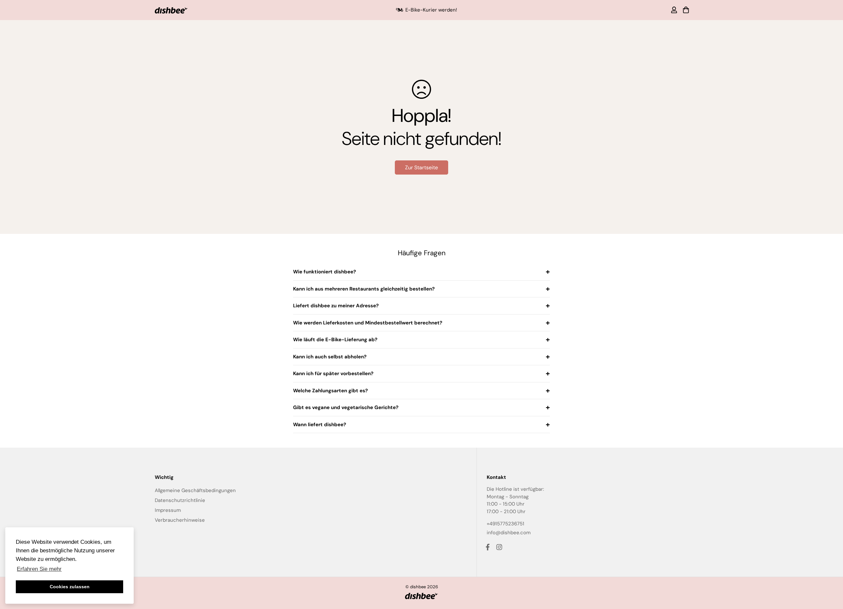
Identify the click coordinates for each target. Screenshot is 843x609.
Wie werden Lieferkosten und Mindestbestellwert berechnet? (367, 322)
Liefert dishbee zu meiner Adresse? (336, 305)
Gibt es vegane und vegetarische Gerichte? (345, 407)
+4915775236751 (505, 523)
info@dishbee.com (508, 532)
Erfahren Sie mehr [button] (39, 569)
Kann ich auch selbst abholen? (330, 356)
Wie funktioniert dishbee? (324, 271)
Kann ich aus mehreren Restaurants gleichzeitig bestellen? (364, 289)
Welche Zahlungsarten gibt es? (330, 390)
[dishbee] (171, 10)
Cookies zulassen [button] (70, 586)
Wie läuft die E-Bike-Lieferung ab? (335, 339)
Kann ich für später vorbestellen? (333, 373)
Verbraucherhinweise (180, 520)
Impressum (168, 510)
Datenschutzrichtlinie (180, 500)
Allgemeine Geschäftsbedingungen (195, 490)
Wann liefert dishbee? (319, 424)
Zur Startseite (421, 167)
